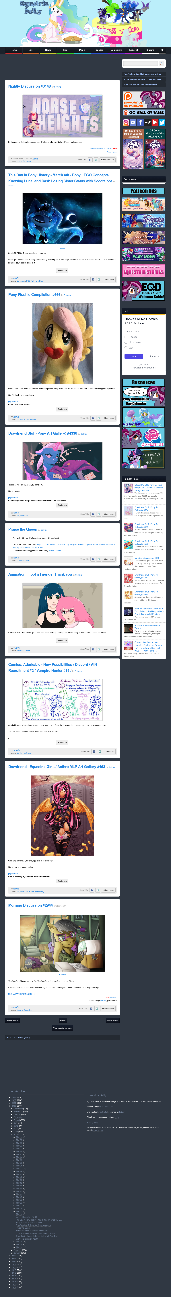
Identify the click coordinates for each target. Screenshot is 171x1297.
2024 (14, 1103)
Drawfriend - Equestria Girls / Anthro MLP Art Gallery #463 (56, 766)
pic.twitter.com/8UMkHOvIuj (31, 547)
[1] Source (13, 401)
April (16, 1131)
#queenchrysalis (85, 544)
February (18, 1250)
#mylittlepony (63, 544)
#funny (102, 544)
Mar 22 (19, 1163)
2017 (14, 1270)
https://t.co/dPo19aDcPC (47, 544)
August (17, 1120)
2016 (14, 1272)
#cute (95, 544)
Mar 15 (19, 1182)
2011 (14, 1287)
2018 (14, 1267)
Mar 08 (19, 1202)
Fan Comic (27, 753)
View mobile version (62, 1028)
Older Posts (112, 1020)
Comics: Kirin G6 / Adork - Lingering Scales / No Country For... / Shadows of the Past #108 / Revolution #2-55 (148, 646)
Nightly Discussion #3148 (29, 86)
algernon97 (113, 997)
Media (82, 49)
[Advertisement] (144, 679)
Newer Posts (12, 1020)
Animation (20, 560)
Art (30, 49)
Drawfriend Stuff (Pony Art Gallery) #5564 (146, 508)
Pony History (39, 281)
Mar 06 (19, 1208)
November (18, 1111)
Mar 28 (19, 1145)
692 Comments (108, 1009)
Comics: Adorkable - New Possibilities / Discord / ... (37, 1233)
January (17, 1252)
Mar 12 (19, 1191)
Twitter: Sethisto (112, 152)
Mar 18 (19, 1174)
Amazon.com (97, 1130)
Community (116, 49)
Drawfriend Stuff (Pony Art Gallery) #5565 (146, 525)
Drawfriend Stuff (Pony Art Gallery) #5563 (146, 593)
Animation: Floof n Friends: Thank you (40, 574)
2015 (14, 1275)
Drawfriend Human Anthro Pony (32, 891)
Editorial (133, 49)
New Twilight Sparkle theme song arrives (142, 74)
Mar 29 (19, 1143)
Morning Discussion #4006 (147, 557)
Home (14, 49)
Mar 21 (19, 1165)
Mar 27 (19, 1148)
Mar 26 (19, 1151)
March (16, 1134)
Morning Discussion (24, 1010)
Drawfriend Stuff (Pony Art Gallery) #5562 (146, 576)
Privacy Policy (92, 1122)
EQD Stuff (30, 281)
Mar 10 (19, 1197)
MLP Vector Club (106, 1106)
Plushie (33, 419)
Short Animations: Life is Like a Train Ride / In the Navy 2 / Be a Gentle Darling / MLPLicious (149, 611)
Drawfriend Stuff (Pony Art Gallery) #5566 (146, 542)
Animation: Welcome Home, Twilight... (147, 627)
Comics (99, 49)
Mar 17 (19, 1177)
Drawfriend (24, 515)
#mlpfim (73, 544)
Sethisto (103, 1111)
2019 (14, 1264)
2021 (14, 1258)
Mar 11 (19, 1194)
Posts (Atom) (24, 1037)
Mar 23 (19, 1160)
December (18, 1108)
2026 (14, 1097)
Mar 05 (19, 1211)
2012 (14, 1284)
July (15, 1122)
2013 (14, 1281)
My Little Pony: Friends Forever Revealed (143, 79)
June (16, 1125)
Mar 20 (19, 1168)
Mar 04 (19, 1214)
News (48, 49)
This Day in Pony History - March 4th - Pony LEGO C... (39, 1219)
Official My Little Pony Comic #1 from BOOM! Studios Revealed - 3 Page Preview (149, 487)
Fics (65, 49)
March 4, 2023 (54, 550)
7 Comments (109, 279)
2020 (14, 1261)
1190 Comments (107, 160)
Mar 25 (19, 1154)
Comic (19, 753)
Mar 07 (19, 1205)
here (117, 1117)
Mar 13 (19, 1188)
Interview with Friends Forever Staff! (140, 84)
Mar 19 (19, 1171)
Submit (150, 49)
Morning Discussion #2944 (30, 905)
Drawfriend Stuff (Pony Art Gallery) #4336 (42, 433)
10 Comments (108, 890)
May (16, 1128)
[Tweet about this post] (96, 159)
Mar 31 (19, 1137)
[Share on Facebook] (90, 159)
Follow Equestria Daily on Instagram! (101, 148)
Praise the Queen (22, 529)
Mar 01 (19, 1247)
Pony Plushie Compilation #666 (34, 294)
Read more (62, 270)
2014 (14, 1278)
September (18, 1117)
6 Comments (109, 559)
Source (62, 248)
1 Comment (109, 751)
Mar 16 (19, 1180)
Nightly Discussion (24, 161)
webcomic (103, 1001)
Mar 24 (19, 1157)
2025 (14, 1100)
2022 (14, 1255)
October (17, 1114)
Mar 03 (19, 1241)
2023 (14, 1105)
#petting (16, 547)
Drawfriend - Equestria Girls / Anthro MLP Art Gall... (37, 1236)
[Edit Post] (40, 158)
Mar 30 (19, 1140)
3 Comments (109, 418)
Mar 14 (19, 1185)
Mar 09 (19, 1199)
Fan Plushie (24, 419)
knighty (122, 1111)
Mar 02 (19, 1244)
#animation (110, 544)
